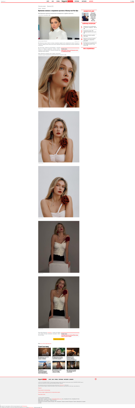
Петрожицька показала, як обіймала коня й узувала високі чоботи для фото (57, 357)
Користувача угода (41, 394)
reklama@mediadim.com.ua (57, 398)
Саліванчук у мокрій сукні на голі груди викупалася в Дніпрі (56, 371)
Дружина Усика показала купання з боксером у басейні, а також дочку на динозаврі (71, 358)
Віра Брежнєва (48, 343)
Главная (39, 8)
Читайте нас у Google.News (59, 339)
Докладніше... (25, 406)
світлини (43, 343)
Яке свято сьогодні (42, 6)
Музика (58, 1)
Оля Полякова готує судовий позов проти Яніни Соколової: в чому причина (90, 44)
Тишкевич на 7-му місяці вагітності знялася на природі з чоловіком (43, 357)
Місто (48, 1)
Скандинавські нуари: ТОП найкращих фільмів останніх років (71, 371)
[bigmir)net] (65, 1)
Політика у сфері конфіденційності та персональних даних (49, 392)
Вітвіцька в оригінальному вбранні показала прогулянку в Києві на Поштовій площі (43, 371)
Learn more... (31, 407)
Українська (3, 1)
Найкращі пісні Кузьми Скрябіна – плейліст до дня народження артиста (89, 39)
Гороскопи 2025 (50, 6)
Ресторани (77, 1)
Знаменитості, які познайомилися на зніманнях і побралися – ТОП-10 (90, 27)
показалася (49, 332)
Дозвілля (91, 1)
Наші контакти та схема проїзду (44, 390)
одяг (41, 343)
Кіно (53, 1)
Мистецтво (84, 1)
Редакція (40, 388)
